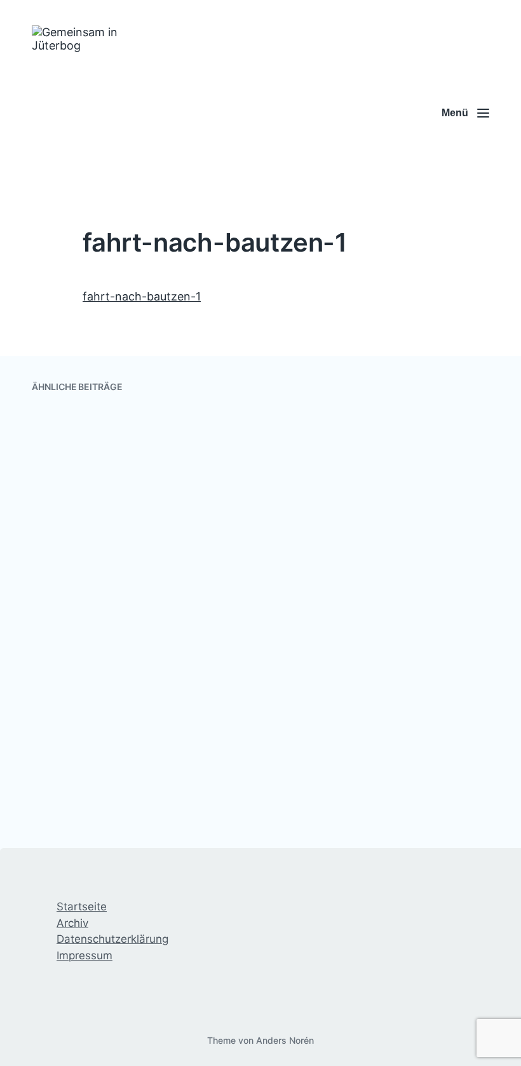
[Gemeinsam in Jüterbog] (93, 113)
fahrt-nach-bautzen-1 (142, 296)
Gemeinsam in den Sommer (366, 567)
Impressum (84, 955)
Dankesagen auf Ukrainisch (127, 677)
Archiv (72, 923)
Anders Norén (285, 1040)
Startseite (82, 906)
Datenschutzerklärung (112, 939)
